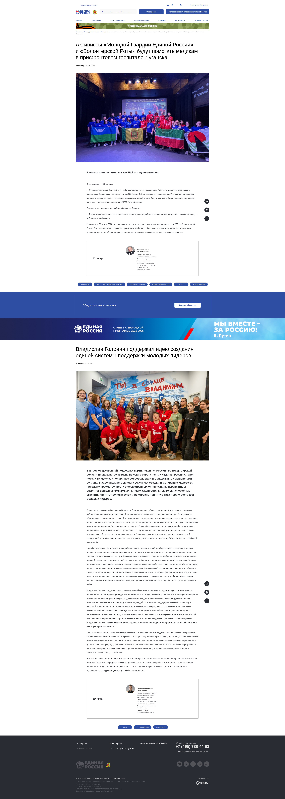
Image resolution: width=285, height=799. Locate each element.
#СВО (181, 284)
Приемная (162, 20)
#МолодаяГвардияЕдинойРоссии (109, 284)
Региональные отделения (153, 743)
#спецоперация (199, 284)
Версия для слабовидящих (199, 5)
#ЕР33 (124, 727)
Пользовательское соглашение (88, 784)
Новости (104, 32)
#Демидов (85, 284)
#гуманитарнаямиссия (161, 284)
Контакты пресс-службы (121, 748)
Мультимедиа (180, 20)
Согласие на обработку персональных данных (94, 791)
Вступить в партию (201, 20)
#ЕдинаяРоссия (143, 727)
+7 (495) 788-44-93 (192, 746)
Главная (79, 32)
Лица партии (96, 20)
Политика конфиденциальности (88, 787)
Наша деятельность (117, 20)
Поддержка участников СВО (142, 26)
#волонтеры (160, 727)
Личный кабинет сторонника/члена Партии (188, 12)
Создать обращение (187, 305)
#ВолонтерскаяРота (137, 284)
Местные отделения (141, 20)
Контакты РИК (84, 748)
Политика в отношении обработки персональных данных (99, 789)
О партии (79, 20)
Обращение (151, 12)
